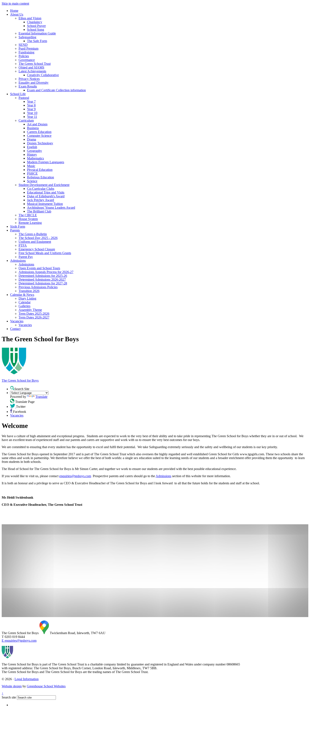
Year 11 (32, 116)
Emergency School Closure (37, 249)
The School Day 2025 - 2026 (38, 238)
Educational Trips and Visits (45, 192)
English (32, 147)
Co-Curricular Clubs (40, 188)
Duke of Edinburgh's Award (46, 196)
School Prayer (36, 26)
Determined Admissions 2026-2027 (42, 279)
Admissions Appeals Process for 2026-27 (46, 272)
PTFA (23, 245)
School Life (18, 94)
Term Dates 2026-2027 (34, 317)
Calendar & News (22, 294)
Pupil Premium (28, 48)
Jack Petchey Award (40, 200)
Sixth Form (17, 226)
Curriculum (26, 120)
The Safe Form (37, 41)
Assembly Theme (30, 310)
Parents (15, 230)
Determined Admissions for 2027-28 (43, 283)
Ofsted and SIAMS (31, 67)
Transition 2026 (29, 291)
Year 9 (31, 109)
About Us (16, 14)
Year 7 (31, 101)
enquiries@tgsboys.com (75, 476)
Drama (31, 139)
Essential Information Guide (37, 33)
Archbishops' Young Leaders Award (51, 207)
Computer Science (39, 135)
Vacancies (16, 321)
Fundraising (26, 52)
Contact (15, 329)
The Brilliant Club (39, 211)
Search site (9, 697)
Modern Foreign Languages (45, 162)
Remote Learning (30, 222)
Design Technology (40, 143)
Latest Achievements (32, 71)
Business (33, 128)
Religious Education (40, 177)
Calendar (25, 302)
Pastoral (24, 98)
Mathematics (35, 158)
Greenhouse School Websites (46, 686)
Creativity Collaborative (43, 75)
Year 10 (32, 113)
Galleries (24, 306)
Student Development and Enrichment (44, 185)
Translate (41, 396)
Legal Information (27, 679)
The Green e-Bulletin (33, 234)
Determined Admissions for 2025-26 (43, 276)
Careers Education (39, 132)
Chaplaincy (34, 22)
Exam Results (28, 86)
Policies (24, 56)
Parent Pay (26, 257)
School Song (35, 29)
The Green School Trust (35, 63)
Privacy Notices (29, 79)
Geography (34, 151)
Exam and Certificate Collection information (56, 90)
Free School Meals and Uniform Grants (45, 253)
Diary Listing (27, 298)
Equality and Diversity (34, 82)
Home (14, 10)
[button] (12, 388)
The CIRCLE (28, 215)
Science (32, 181)
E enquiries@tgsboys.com (19, 640)
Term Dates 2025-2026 (34, 313)
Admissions (18, 260)
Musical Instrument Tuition (45, 204)
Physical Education (40, 169)
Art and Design (37, 124)
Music (31, 166)
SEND (23, 44)
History (32, 154)
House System (28, 219)
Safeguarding (27, 37)
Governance (27, 60)
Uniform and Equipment (35, 241)
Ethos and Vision (30, 18)
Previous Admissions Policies (38, 287)
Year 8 (31, 105)
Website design (12, 686)
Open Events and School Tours (39, 268)
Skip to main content (15, 3)
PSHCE (32, 173)
